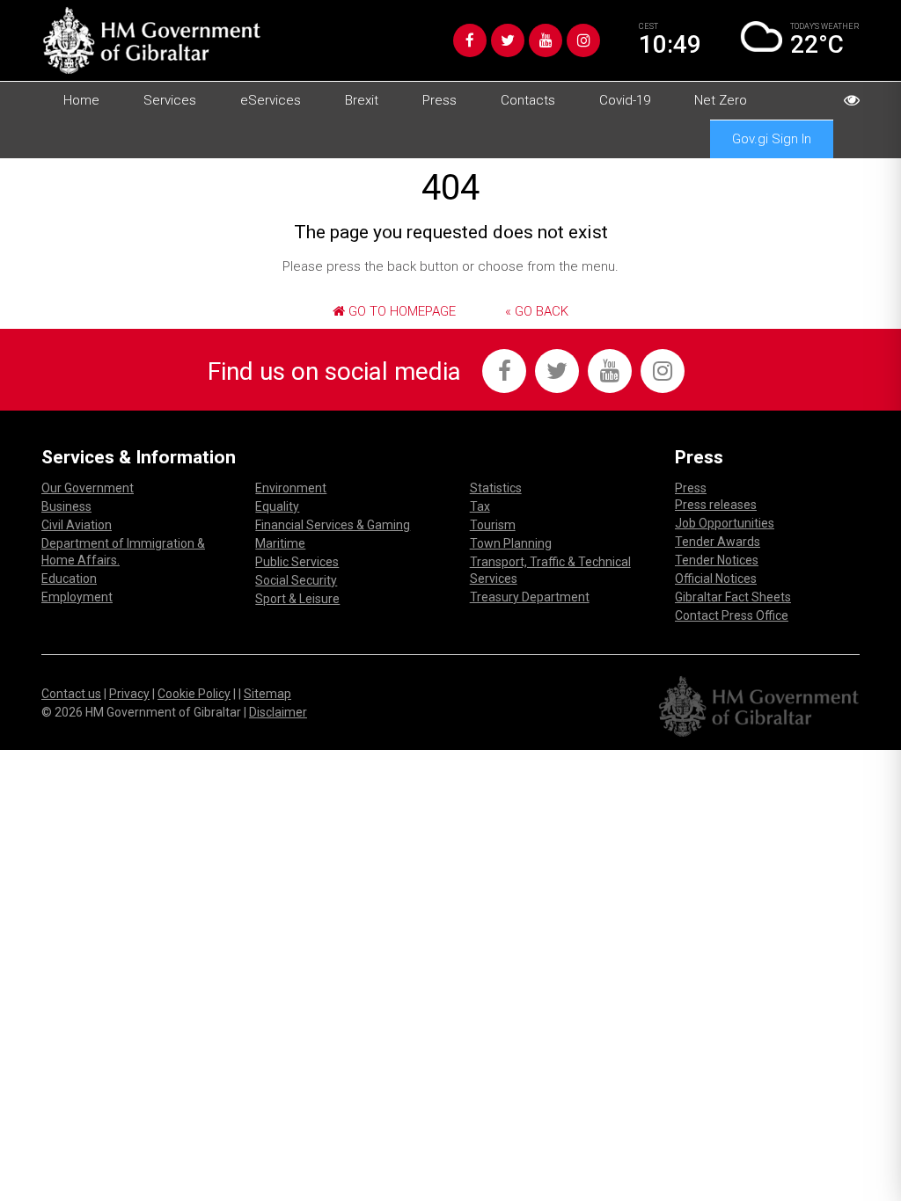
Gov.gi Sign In (771, 139)
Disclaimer (278, 712)
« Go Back (536, 311)
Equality (277, 506)
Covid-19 (624, 100)
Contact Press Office (731, 615)
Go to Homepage (400, 311)
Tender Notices (716, 560)
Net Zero (720, 100)
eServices (270, 100)
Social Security (296, 580)
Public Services (297, 562)
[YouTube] (545, 40)
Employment (77, 597)
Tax (480, 506)
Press (439, 100)
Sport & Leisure (297, 599)
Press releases (716, 505)
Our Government (87, 488)
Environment (290, 488)
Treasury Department (530, 597)
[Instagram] (583, 40)
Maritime (280, 543)
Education (69, 578)
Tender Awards (717, 542)
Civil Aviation (76, 525)
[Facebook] (470, 40)
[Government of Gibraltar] (151, 40)
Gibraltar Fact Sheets (733, 597)
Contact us (71, 694)
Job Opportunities (724, 523)
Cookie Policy (194, 694)
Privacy (129, 694)
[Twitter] (507, 40)
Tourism (493, 525)
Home (81, 100)
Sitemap (267, 694)
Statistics (496, 488)
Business (66, 506)
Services (169, 100)
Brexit (361, 100)
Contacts (528, 100)
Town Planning (511, 543)
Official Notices (716, 578)
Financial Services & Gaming (332, 525)
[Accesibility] (852, 100)
